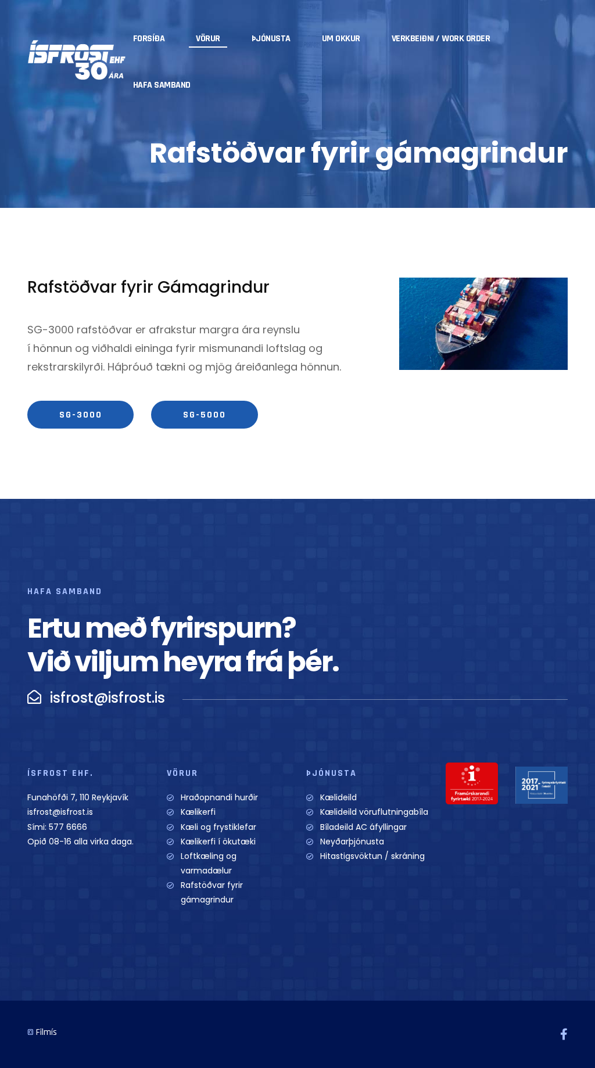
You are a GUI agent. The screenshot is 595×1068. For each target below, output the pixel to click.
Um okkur (341, 39)
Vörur (208, 39)
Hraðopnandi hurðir (219, 797)
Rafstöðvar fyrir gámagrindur (212, 892)
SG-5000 (204, 415)
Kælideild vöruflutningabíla (374, 812)
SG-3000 (80, 415)
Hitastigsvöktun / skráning (372, 856)
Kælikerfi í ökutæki (218, 841)
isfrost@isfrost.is (60, 812)
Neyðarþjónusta (352, 841)
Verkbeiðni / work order (441, 39)
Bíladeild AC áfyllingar (363, 827)
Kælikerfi (198, 812)
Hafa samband (162, 85)
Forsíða (149, 39)
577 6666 (68, 827)
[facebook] (564, 1034)
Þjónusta (271, 39)
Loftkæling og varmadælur (208, 863)
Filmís (46, 1032)
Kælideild (338, 797)
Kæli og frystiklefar (218, 827)
